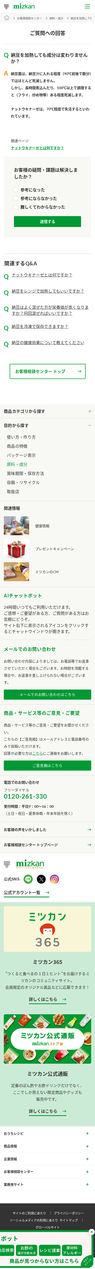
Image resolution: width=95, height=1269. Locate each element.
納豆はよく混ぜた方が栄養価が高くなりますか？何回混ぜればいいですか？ (50, 310)
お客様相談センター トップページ (31, 845)
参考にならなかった (39, 198)
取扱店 (13, 491)
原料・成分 (17, 464)
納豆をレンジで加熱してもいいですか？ (48, 291)
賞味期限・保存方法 (25, 473)
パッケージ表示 (21, 455)
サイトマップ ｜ (72, 1220)
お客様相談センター (29, 18)
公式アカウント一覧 (22, 892)
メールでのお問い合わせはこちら (47, 694)
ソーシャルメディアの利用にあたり (34, 1220)
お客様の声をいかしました (25, 829)
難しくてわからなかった (43, 207)
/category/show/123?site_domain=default (47, 425)
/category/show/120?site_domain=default (47, 411)
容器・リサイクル (23, 482)
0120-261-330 (25, 796)
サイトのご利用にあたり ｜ (33, 1213)
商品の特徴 (17, 446)
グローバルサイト (47, 1227)
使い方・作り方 (21, 437)
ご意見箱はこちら (48, 765)
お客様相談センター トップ (40, 371)
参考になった (33, 189)
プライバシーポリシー (69, 1213)
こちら (37, 753)
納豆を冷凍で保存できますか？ (40, 326)
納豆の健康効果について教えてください (48, 342)
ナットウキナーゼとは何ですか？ (37, 148)
